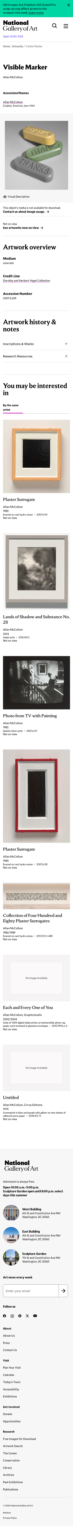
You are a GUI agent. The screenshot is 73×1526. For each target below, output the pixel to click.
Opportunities (12, 1421)
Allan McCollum (13, 102)
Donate (7, 1414)
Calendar (8, 1375)
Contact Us (10, 1350)
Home (6, 46)
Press (6, 1343)
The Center (10, 1453)
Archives (8, 1475)
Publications (10, 1489)
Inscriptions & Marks (18, 344)
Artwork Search (13, 1446)
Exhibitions (10, 1396)
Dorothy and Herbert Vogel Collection (26, 280)
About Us (9, 1335)
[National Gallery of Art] (36, 1165)
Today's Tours (11, 1382)
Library (7, 1467)
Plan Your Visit (12, 1367)
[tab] (13, 408)
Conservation (11, 1460)
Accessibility (11, 1389)
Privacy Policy (10, 1517)
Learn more (36, 12)
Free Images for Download (19, 1439)
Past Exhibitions (13, 1482)
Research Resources (17, 356)
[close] (68, 5)
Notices (7, 1512)
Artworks (17, 46)
